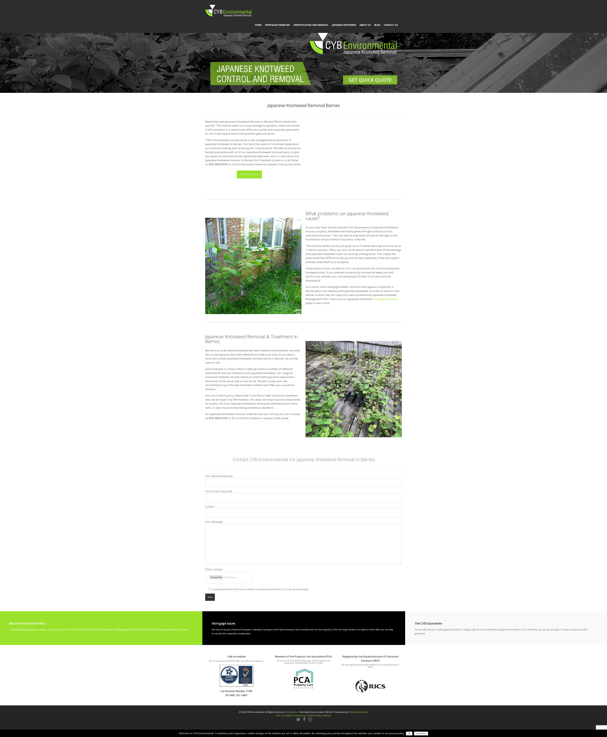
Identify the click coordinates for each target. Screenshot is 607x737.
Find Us (279, 715)
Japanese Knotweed (344, 25)
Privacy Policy (298, 715)
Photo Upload (214, 569)
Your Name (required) (219, 476)
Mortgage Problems (277, 25)
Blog (377, 25)
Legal (287, 715)
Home (258, 25)
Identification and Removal (311, 25)
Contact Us (391, 25)
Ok (409, 733)
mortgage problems (385, 299)
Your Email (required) (218, 491)
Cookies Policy (314, 715)
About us (365, 25)
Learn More (421, 733)
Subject (210, 506)
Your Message (214, 521)
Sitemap (327, 715)
